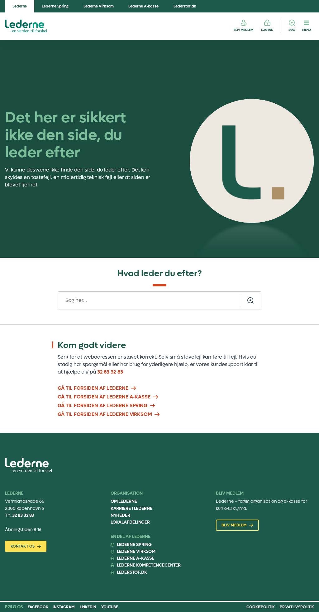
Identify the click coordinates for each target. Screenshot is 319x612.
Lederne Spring (55, 6)
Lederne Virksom (98, 6)
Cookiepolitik (260, 607)
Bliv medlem (244, 30)
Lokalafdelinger (130, 522)
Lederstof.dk (185, 6)
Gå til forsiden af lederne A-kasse (104, 396)
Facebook (38, 607)
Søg (291, 30)
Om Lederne (124, 501)
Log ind (267, 30)
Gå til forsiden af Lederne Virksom (105, 414)
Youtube (109, 607)
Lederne (19, 6)
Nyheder (120, 515)
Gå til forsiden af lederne (93, 388)
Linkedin (88, 607)
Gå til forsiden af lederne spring (102, 405)
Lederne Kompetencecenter (149, 565)
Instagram (64, 607)
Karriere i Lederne (131, 508)
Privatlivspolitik (297, 607)
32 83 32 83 (110, 372)
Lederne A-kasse (143, 6)
